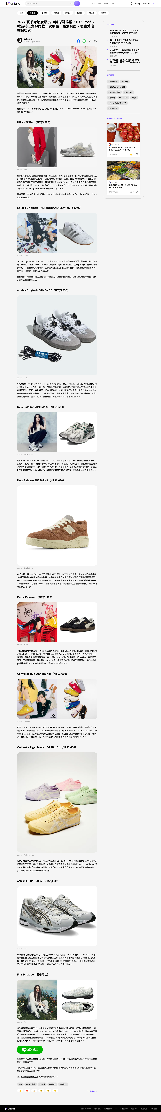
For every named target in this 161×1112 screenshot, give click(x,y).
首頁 (93, 3)
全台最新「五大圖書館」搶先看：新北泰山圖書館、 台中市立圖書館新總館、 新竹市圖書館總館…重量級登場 (57, 1060)
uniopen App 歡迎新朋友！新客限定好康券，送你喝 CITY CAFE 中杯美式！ (124, 31)
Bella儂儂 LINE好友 (29, 1076)
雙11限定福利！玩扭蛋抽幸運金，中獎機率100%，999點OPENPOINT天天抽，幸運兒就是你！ (125, 41)
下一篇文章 (91, 1091)
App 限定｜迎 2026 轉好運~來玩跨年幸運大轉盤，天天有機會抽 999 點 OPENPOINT (124, 61)
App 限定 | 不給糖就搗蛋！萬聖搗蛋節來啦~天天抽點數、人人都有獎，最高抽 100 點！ (125, 51)
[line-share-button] (84, 41)
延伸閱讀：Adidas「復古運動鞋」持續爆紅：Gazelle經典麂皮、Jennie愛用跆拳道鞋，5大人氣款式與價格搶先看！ (56, 278)
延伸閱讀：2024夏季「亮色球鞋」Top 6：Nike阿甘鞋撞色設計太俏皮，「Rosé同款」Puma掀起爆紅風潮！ (57, 196)
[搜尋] (77, 3)
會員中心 (146, 3)
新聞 (112, 3)
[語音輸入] (71, 3)
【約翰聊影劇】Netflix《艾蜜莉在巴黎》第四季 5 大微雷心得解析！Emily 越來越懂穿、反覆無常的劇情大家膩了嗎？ (56, 1069)
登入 (154, 3)
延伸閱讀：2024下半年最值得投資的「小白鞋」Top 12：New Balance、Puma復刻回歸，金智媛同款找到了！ (56, 110)
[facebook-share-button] (78, 41)
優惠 (100, 3)
